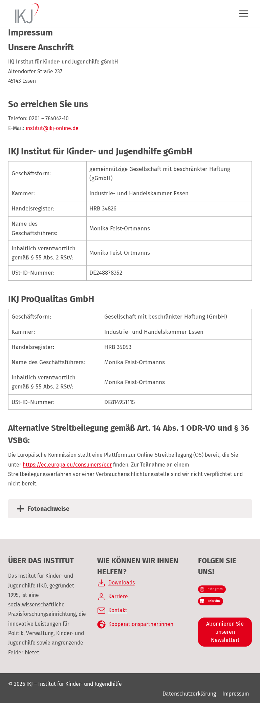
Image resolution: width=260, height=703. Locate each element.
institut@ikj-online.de (52, 128)
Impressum (235, 694)
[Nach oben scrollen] (243, 676)
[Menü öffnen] (243, 13)
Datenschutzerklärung (189, 694)
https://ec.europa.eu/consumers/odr (67, 464)
